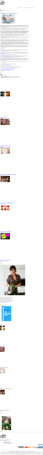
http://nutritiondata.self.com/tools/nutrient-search (6, 70)
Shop (22, 7)
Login (34, 7)
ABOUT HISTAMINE (25, 7)
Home (17, 7)
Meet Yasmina (20, 7)
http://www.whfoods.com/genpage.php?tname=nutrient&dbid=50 (7, 69)
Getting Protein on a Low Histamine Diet (5, 145)
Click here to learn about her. (8, 299)
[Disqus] (14, 82)
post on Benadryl (23, 28)
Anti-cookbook (2, 52)
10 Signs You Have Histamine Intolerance (5, 231)
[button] (0, 9)
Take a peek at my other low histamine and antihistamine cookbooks (7, 57)
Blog (28, 7)
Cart (32, 7)
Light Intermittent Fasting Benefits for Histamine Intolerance (8, 174)
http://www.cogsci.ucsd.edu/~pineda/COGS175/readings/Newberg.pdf (8, 68)
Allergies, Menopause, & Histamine (5, 260)
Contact (30, 7)
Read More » (1, 118)
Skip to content (1, 0)
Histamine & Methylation (3, 117)
